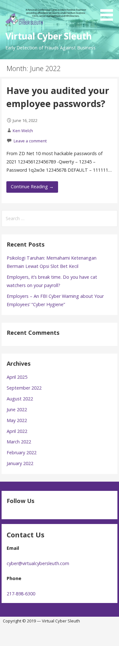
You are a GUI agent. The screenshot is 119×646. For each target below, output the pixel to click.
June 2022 (17, 409)
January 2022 (20, 463)
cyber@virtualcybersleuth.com (38, 563)
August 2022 (20, 399)
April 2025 (17, 377)
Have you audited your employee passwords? (57, 96)
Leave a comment (30, 141)
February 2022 (21, 452)
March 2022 (19, 442)
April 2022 (17, 431)
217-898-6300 (21, 594)
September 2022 (24, 388)
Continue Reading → (32, 186)
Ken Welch (23, 130)
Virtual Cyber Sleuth (48, 36)
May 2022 (17, 420)
